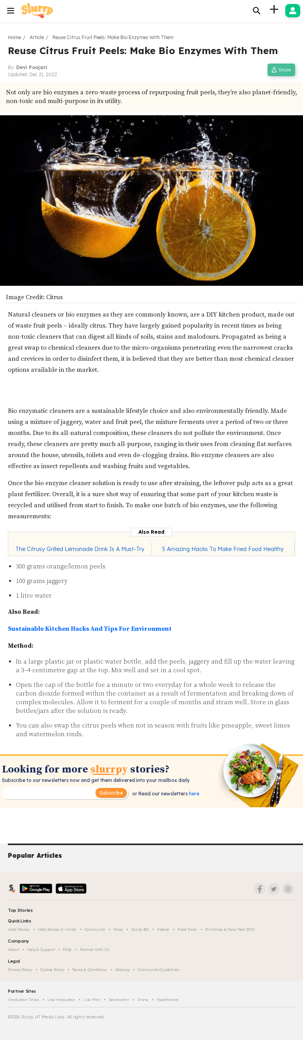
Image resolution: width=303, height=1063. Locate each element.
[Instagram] (288, 889)
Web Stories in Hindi (57, 929)
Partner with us (94, 949)
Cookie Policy (52, 969)
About (13, 949)
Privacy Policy (20, 969)
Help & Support (41, 949)
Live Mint (91, 999)
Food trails (187, 929)
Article (37, 37)
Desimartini (118, 999)
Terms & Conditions (89, 969)
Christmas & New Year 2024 (230, 929)
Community (94, 929)
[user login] (292, 10)
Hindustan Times (23, 999)
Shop (118, 929)
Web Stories (19, 929)
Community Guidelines (158, 969)
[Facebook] (260, 889)
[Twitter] (274, 889)
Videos (163, 929)
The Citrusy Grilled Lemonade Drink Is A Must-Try (79, 549)
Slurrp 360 (140, 929)
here (193, 794)
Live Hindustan (61, 999)
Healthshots (168, 999)
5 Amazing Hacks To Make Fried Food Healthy (223, 549)
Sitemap (122, 969)
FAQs (67, 949)
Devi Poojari (31, 67)
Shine (142, 999)
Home (14, 37)
